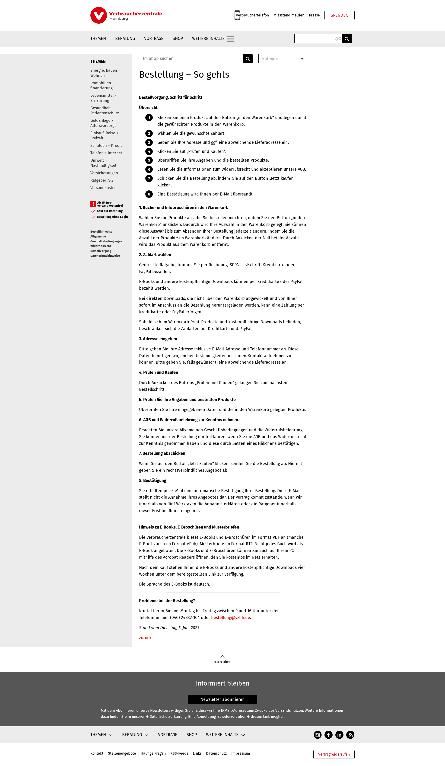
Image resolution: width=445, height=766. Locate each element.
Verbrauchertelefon (252, 15)
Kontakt (96, 753)
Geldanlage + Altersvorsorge (103, 123)
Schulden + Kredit (106, 145)
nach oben (222, 662)
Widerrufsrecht (100, 246)
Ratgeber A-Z (102, 180)
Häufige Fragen (153, 753)
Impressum (240, 753)
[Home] (126, 15)
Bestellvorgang (100, 251)
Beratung (125, 38)
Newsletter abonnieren (222, 699)
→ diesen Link (258, 716)
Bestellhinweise (101, 231)
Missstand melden (288, 15)
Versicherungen (104, 172)
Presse (314, 15)
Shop (178, 38)
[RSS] (350, 734)
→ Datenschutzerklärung (166, 716)
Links (197, 753)
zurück (145, 637)
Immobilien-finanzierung (101, 85)
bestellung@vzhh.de (230, 617)
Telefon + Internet (106, 153)
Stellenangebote (122, 753)
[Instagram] (317, 734)
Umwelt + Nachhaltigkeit (103, 163)
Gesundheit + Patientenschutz (104, 110)
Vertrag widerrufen (334, 754)
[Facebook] (328, 734)
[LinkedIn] (339, 734)
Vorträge (153, 38)
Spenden (339, 15)
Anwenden (347, 38)
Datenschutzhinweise (105, 255)
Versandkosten (103, 187)
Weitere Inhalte (208, 38)
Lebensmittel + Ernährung (103, 98)
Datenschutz (216, 753)
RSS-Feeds (179, 753)
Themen (98, 38)
